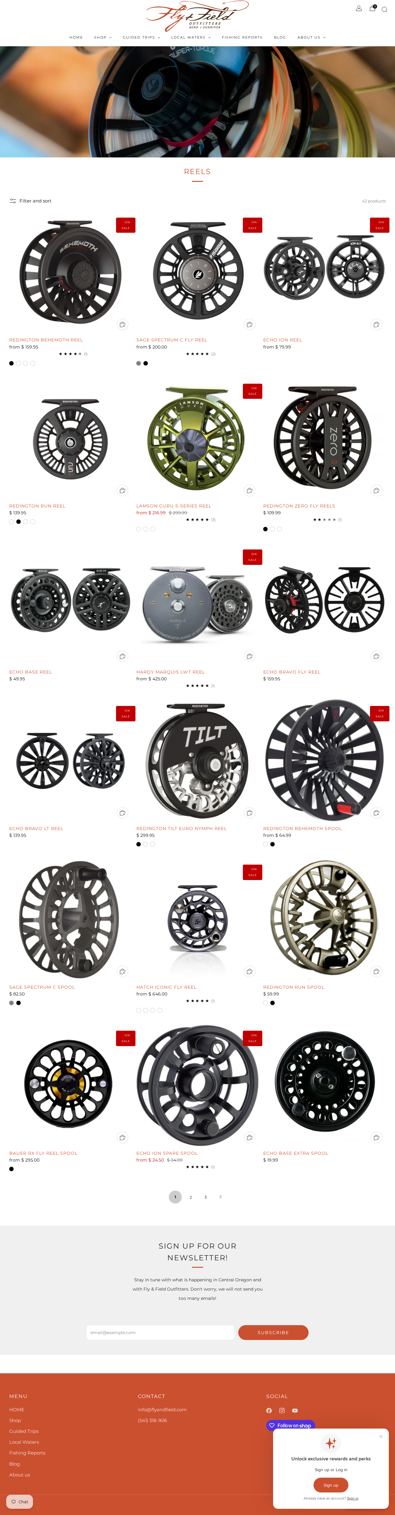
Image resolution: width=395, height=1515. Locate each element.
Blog (280, 37)
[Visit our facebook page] (272, 1410)
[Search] (383, 10)
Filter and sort (35, 201)
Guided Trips (139, 37)
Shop (100, 37)
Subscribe (273, 1332)
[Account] (359, 8)
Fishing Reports (242, 37)
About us (309, 37)
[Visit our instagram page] (285, 1410)
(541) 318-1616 (152, 1420)
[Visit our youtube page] (298, 1410)
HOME (76, 37)
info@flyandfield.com (162, 1410)
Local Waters (188, 37)
